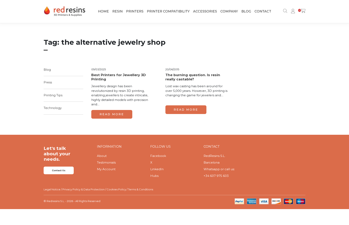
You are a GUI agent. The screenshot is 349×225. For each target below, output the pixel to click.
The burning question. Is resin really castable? (192, 77)
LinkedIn (157, 169)
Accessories (205, 11)
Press (48, 82)
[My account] (292, 11)
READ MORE (112, 114)
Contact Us (58, 170)
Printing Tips (53, 95)
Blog (246, 11)
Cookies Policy (116, 189)
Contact (262, 11)
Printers (134, 11)
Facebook (158, 156)
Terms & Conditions (140, 189)
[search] (284, 11)
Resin (117, 11)
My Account (106, 169)
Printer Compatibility (168, 11)
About (102, 156)
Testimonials (106, 162)
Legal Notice (52, 189)
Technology (53, 108)
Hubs (154, 176)
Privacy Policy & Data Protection (83, 189)
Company (229, 11)
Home (103, 11)
